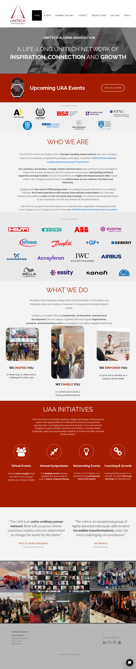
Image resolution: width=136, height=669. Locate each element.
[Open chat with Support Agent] (129, 662)
